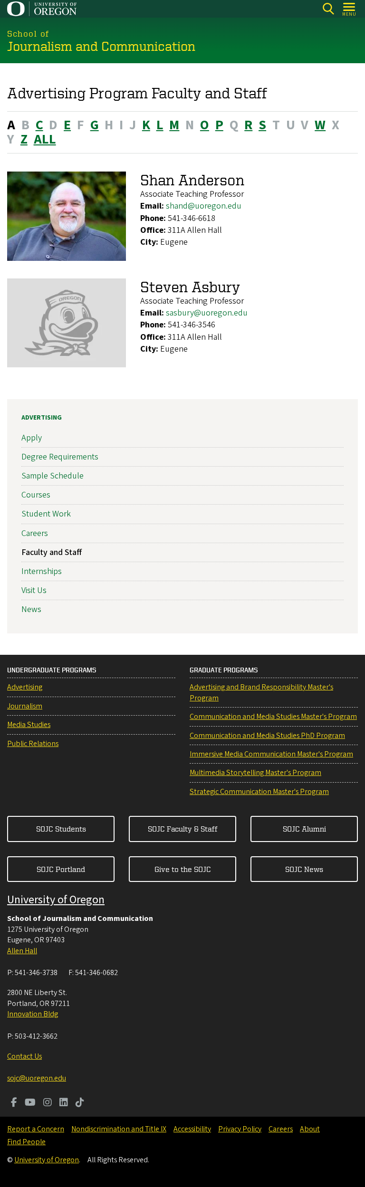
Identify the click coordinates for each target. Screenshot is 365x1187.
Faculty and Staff (51, 552)
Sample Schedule (52, 476)
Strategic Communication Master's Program (259, 791)
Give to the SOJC (182, 869)
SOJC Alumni (304, 828)
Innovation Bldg (32, 1014)
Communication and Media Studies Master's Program (273, 716)
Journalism (24, 706)
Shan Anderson (192, 180)
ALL (45, 139)
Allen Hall (22, 951)
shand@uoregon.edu (203, 206)
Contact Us (24, 1056)
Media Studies (28, 724)
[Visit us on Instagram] (47, 1103)
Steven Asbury (190, 286)
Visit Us (34, 590)
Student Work (46, 514)
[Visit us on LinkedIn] (64, 1103)
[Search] (328, 9)
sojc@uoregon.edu (36, 1078)
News (31, 609)
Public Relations (32, 743)
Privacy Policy (239, 1129)
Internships (41, 571)
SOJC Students (61, 828)
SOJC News (304, 869)
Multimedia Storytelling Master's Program (255, 772)
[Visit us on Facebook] (14, 1103)
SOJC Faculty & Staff (183, 828)
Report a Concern (35, 1129)
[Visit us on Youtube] (30, 1103)
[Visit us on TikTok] (80, 1103)
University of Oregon (56, 899)
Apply (31, 438)
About (310, 1129)
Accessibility (192, 1129)
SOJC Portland (61, 869)
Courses (35, 495)
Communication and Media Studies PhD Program (267, 735)
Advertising (41, 417)
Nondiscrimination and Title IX (118, 1129)
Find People (26, 1142)
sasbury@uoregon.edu (207, 313)
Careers (34, 533)
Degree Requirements (59, 457)
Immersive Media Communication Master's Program (271, 754)
